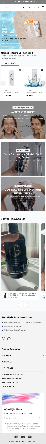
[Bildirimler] (29, 7)
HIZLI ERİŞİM (7, 368)
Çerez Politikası (8, 386)
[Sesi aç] (36, 288)
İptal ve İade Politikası (10, 382)
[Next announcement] (42, 2)
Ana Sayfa (6, 355)
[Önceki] (20, 305)
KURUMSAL (7, 362)
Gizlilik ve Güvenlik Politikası (12, 374)
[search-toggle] (24, 7)
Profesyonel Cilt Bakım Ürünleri (23, 132)
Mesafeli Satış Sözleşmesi (12, 378)
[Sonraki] (26, 305)
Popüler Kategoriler (11, 349)
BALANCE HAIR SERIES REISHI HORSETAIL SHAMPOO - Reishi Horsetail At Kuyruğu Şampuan (22, 294)
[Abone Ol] (40, 418)
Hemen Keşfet (10, 63)
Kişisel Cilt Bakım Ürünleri (23, 126)
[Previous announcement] (3, 2)
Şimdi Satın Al (13, 297)
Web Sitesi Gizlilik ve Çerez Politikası (26, 423)
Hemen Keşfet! (23, 202)
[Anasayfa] (3, 7)
